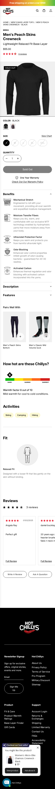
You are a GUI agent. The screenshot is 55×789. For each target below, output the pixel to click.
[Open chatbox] (6, 782)
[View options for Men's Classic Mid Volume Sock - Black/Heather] (46, 336)
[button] (10, 53)
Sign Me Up (14, 688)
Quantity (8, 152)
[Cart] (44, 11)
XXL (42, 142)
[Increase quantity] (18, 158)
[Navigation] (50, 11)
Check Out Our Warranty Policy (27, 181)
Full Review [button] (11, 561)
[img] (12, 520)
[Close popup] (37, 747)
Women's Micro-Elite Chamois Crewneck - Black (25, 758)
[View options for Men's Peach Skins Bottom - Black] (20, 336)
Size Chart (47, 136)
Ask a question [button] (40, 574)
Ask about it (30, 770)
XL (32, 142)
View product (12, 770)
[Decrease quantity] (6, 158)
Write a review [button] (15, 574)
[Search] (37, 11)
